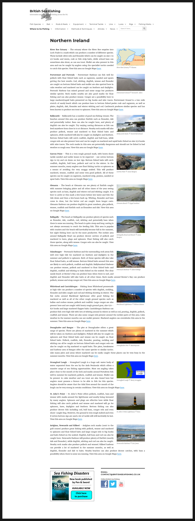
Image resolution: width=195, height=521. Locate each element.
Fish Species (35, 24)
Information (60, 29)
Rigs (131, 24)
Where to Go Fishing (39, 29)
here (99, 68)
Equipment (78, 24)
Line (111, 24)
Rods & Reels (62, 24)
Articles (101, 29)
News (112, 29)
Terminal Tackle (96, 24)
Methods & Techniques (81, 29)
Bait (48, 24)
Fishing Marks (145, 24)
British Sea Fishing (45, 11)
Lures (120, 24)
